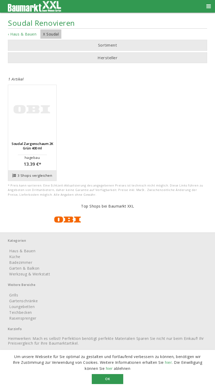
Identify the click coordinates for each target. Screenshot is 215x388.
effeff (102, 68)
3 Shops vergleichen (35, 175)
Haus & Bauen (22, 250)
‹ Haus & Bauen (22, 34)
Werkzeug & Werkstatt (29, 273)
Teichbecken (20, 312)
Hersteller (107, 57)
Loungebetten (22, 306)
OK (107, 379)
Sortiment (107, 45)
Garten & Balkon (24, 268)
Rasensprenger (22, 318)
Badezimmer (20, 262)
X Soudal (51, 34)
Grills (13, 295)
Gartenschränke (23, 300)
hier (168, 362)
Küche (14, 256)
